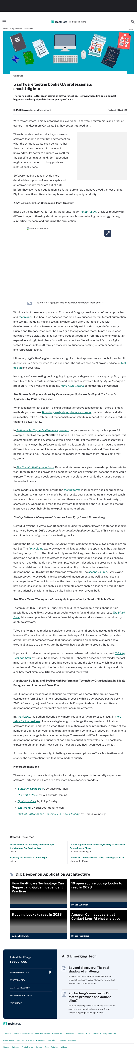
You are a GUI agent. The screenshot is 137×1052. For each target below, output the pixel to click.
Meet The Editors (42, 1034)
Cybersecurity (17, 980)
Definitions (40, 1040)
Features (72, 1040)
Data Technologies (20, 988)
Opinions (15, 1047)
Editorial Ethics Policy (23, 1034)
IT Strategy (16, 1003)
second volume (97, 572)
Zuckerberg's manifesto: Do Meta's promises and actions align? (89, 996)
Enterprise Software (21, 995)
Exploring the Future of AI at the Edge (28, 857)
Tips (47, 1047)
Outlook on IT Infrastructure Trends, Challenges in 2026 (97, 857)
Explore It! (24, 807)
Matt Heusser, (23, 110)
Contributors (8, 1040)
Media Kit (97, 1034)
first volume (36, 548)
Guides (6, 1047)
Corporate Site (109, 1034)
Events (63, 1040)
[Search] (133, 22)
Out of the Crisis (27, 795)
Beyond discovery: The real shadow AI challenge (88, 969)
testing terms (72, 489)
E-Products (52, 1040)
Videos (64, 1047)
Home (5, 29)
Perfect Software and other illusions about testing (48, 814)
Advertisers (69, 1034)
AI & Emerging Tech (19, 972)
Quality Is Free (27, 801)
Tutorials (54, 1047)
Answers (30, 1040)
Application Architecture (22, 29)
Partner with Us (83, 1034)
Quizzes (39, 1047)
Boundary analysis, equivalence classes (66, 412)
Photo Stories (27, 1047)
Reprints (20, 1040)
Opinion (18, 76)
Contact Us (57, 1034)
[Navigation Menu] (4, 22)
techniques (25, 317)
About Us (7, 1034)
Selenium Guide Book (31, 788)
